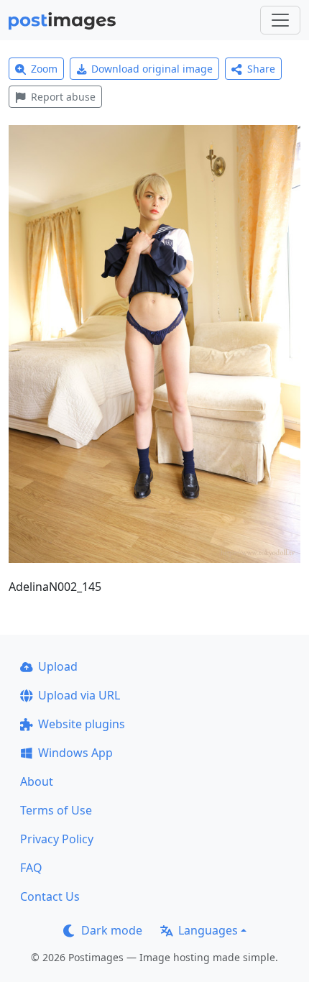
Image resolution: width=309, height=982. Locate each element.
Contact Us (50, 896)
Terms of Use (56, 810)
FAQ (31, 868)
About (36, 781)
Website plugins (81, 724)
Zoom (44, 68)
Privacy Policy (56, 839)
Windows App (75, 753)
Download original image (152, 68)
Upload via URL (79, 695)
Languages (208, 930)
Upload (58, 666)
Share (261, 68)
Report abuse (63, 97)
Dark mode (111, 930)
